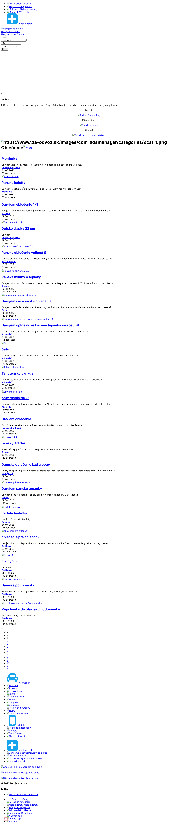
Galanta (6, 213)
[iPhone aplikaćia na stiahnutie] (20, 772)
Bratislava (7, 191)
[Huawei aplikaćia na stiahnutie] (20, 778)
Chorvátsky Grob (11, 167)
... (7, 649)
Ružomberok (9, 261)
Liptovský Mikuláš (11, 428)
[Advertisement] (89, 71)
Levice (5, 497)
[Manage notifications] (6, 819)
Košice (5, 286)
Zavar (5, 310)
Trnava (5, 452)
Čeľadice (6, 522)
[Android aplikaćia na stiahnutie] (21, 766)
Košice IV (7, 334)
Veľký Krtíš (7, 473)
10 (8, 663)
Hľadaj (4, 49)
